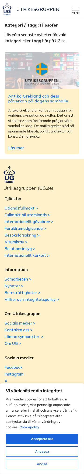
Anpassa (42, 451)
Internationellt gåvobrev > (29, 221)
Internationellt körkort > (27, 255)
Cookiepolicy (29, 427)
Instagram (14, 374)
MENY (76, 13)
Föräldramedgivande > (25, 228)
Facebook (14, 367)
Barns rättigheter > (22, 292)
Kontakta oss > (18, 329)
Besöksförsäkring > (22, 235)
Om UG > (13, 343)
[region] (42, 428)
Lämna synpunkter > (24, 336)
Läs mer (16, 147)
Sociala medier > (20, 323)
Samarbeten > (18, 279)
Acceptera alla (42, 439)
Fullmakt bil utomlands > (27, 214)
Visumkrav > (16, 241)
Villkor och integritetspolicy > (32, 299)
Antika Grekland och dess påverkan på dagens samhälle (38, 98)
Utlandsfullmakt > (21, 208)
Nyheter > (14, 285)
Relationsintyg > (20, 248)
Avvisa (42, 464)
